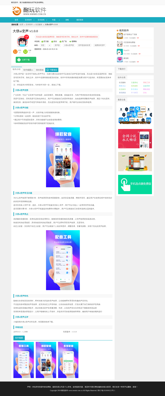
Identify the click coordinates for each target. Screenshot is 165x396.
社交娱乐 (122, 89)
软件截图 (27, 70)
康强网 (126, 58)
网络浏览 (146, 89)
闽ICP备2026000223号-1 (106, 390)
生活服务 (38, 24)
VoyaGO (126, 50)
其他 (145, 93)
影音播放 (134, 89)
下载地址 (53, 70)
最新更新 (79, 20)
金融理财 (146, 86)
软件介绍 (16, 69)
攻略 (67, 20)
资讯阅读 (122, 93)
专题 (53, 20)
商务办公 (122, 86)
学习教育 (134, 93)
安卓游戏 (41, 20)
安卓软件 (28, 20)
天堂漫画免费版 (129, 42)
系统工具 (146, 82)
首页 (16, 20)
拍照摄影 (134, 86)
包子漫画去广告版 (130, 34)
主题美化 (134, 82)
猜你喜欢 (40, 70)
